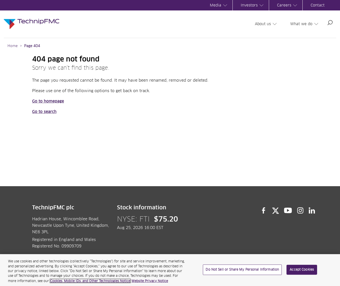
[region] (170, 270)
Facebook (263, 210)
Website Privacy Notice (149, 281)
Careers (284, 5)
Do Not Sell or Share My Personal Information (242, 269)
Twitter (275, 210)
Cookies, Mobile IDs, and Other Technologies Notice (90, 281)
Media (215, 5)
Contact (318, 5)
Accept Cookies (302, 269)
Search (330, 22)
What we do (301, 24)
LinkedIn (312, 210)
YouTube (288, 210)
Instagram (300, 210)
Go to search (44, 112)
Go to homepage (48, 101)
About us (263, 24)
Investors (249, 5)
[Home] (31, 19)
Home (12, 46)
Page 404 (32, 46)
